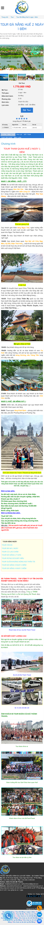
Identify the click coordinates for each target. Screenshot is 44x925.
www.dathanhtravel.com (14, 886)
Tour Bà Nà (20, 914)
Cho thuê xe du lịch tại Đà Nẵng (24, 922)
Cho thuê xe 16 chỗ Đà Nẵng (27, 916)
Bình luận (17, 138)
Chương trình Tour (8, 134)
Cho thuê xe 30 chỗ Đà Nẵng (29, 918)
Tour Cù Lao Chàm (31, 914)
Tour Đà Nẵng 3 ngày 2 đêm (25, 912)
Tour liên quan (6, 138)
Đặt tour (27, 134)
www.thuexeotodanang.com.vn (33, 886)
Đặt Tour (27, 110)
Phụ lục (19, 134)
